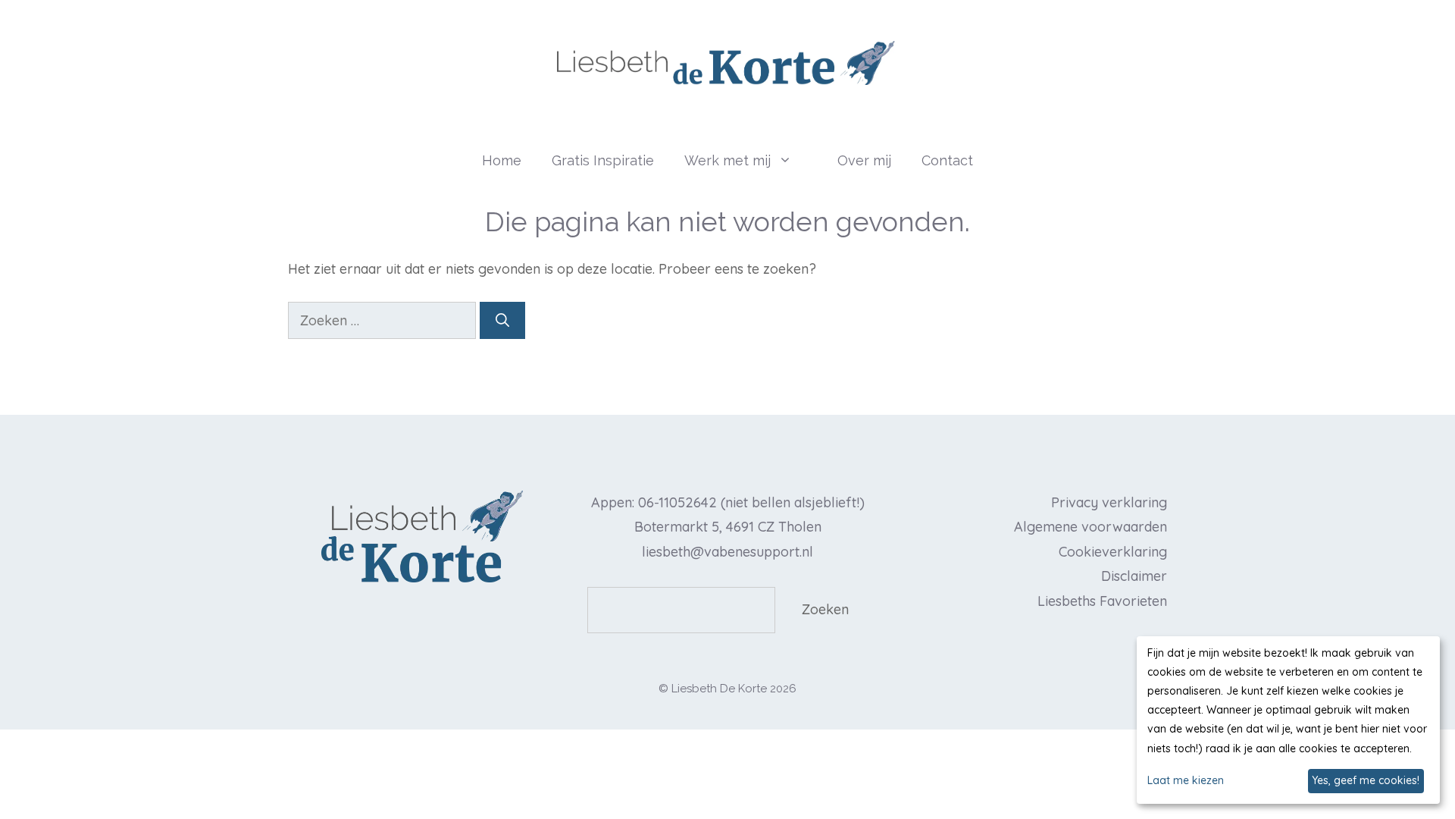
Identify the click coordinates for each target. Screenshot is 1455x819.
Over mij (864, 160)
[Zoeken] (502, 320)
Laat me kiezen (1185, 780)
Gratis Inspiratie (603, 160)
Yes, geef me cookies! (1365, 780)
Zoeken (825, 609)
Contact (947, 160)
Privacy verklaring (1109, 502)
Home (501, 160)
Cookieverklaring (1113, 551)
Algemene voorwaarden (1090, 526)
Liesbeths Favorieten (1102, 601)
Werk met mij (727, 160)
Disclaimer (1134, 576)
